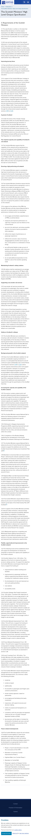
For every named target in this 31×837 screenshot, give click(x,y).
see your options (24, 833)
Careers (15, 811)
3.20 (11, 111)
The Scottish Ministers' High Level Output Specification (14, 8)
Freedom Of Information (15, 807)
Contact (15, 803)
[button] (24, 2)
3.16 (7, 111)
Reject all (15, 833)
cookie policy (18, 830)
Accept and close (6, 833)
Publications (9, 6)
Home (2, 6)
